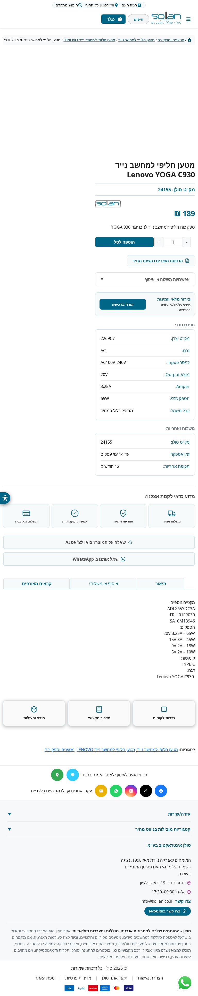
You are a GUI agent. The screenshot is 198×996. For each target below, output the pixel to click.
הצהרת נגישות (150, 978)
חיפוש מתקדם (67, 5)
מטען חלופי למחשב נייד (136, 39)
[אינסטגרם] (131, 791)
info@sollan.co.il (156, 901)
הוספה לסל (124, 242)
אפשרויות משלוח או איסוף (166, 279)
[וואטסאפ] (116, 791)
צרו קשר (183, 901)
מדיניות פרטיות (78, 978)
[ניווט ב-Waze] (73, 775)
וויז (99, 5)
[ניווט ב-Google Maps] (57, 775)
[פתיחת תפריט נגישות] (5, 498)
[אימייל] (101, 791)
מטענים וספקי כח (171, 39)
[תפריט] (188, 19)
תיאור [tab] (160, 583)
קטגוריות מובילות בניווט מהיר (162, 829)
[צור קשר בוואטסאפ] (185, 983)
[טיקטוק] (146, 791)
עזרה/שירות (179, 814)
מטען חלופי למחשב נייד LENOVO (89, 39)
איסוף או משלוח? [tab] (103, 583)
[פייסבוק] (161, 791)
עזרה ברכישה (123, 304)
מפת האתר (45, 978)
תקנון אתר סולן (114, 978)
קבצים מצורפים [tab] (36, 583)
